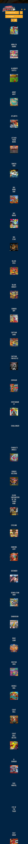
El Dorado (14, 760)
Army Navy (14, 93)
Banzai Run (14, 164)
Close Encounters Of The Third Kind (15, 499)
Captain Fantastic (14, 357)
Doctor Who (14, 663)
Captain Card (14, 333)
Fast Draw (14, 834)
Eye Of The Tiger (14, 809)
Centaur (14, 380)
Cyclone (14, 525)
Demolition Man (15, 593)
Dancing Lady (14, 548)
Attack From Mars (14, 139)
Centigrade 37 (15, 403)
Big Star (14, 238)
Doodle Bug (14, 687)
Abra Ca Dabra (14, 45)
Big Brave (14, 214)
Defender (14, 570)
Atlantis (14, 116)
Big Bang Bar (14, 189)
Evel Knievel (14, 784)
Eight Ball (14, 710)
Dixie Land (14, 639)
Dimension (14, 616)
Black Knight (14, 285)
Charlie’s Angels (14, 448)
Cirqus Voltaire (14, 472)
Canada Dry (14, 309)
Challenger (15, 425)
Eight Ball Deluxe (14, 735)
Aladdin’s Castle (14, 69)
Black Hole (14, 262)
